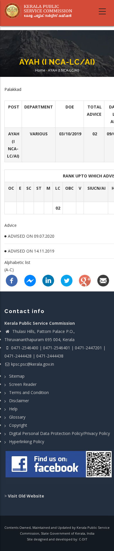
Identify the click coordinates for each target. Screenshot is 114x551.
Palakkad (12, 89)
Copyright (18, 425)
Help (13, 409)
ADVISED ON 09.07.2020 (31, 236)
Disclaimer (19, 400)
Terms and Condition (29, 392)
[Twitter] (66, 280)
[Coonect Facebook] (59, 466)
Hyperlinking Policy (26, 441)
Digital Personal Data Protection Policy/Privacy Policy (59, 433)
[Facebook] (11, 280)
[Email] (103, 280)
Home (40, 70)
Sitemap (17, 376)
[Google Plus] (84, 280)
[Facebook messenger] (30, 280)
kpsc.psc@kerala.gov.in (32, 364)
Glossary (17, 417)
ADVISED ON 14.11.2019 (31, 251)
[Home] (40, 11)
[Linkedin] (48, 280)
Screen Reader (23, 384)
